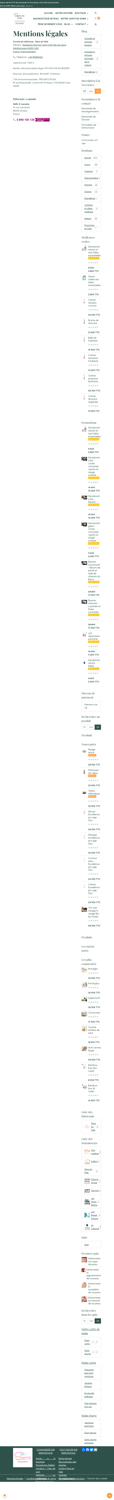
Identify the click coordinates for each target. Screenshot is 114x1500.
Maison (90, 218)
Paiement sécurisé (45, 1481)
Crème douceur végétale (93, 399)
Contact (81, 24)
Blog (67, 24)
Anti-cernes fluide (94, 1049)
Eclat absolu (90, 1432)
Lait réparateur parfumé (94, 636)
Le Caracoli (96, 1227)
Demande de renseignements (90, 110)
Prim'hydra (93, 983)
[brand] (19, 18)
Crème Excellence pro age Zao (94, 889)
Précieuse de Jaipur (93, 771)
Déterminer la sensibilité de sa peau (94, 1288)
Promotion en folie (91, 227)
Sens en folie (94, 1126)
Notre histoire (64, 13)
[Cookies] (4, 1495)
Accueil (48, 13)
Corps (90, 164)
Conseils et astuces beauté (91, 41)
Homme (90, 184)
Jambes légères (88, 1385)
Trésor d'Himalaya (94, 792)
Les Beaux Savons (96, 1215)
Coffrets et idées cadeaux (91, 208)
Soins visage (87, 1352)
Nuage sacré (91, 751)
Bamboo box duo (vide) (92, 1068)
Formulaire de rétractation (88, 126)
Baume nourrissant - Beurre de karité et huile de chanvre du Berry (94, 570)
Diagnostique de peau (46, 18)
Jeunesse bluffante (89, 1424)
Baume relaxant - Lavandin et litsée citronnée (94, 606)
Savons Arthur (95, 1181)
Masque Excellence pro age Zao (94, 839)
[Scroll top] (109, 1495)
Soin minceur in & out (90, 1405)
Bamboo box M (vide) (92, 1088)
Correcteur (94, 1012)
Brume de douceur (93, 322)
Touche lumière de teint (94, 1030)
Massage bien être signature (89, 1373)
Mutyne (96, 1190)
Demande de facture (88, 118)
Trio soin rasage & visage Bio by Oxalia (93, 912)
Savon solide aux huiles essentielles (94, 281)
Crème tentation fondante (93, 358)
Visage (90, 157)
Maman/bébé (92, 178)
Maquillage (90, 71)
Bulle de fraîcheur (93, 339)
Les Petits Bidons (95, 1201)
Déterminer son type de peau (94, 1261)
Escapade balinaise (89, 1395)
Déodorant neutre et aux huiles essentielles (94, 251)
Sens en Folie (90, 1171)
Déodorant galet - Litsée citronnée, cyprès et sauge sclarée (94, 532)
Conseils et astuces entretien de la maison (91, 58)
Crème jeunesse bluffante (93, 378)
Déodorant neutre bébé (94, 663)
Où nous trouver (67, 1478)
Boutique (81, 13)
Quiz (86, 1244)
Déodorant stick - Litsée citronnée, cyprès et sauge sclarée (94, 466)
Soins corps (87, 1342)
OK (97, 91)
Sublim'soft (94, 998)
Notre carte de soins (74, 18)
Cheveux (90, 171)
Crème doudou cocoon (92, 302)
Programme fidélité (45, 1465)
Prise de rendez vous (50, 24)
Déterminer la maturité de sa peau (94, 1300)
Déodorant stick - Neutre (94, 499)
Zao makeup (96, 1152)
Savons (90, 191)
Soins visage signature (90, 1441)
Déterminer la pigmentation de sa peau (94, 1274)
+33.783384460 (35, 57)
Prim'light (93, 968)
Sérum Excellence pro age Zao (94, 816)
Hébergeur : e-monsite (24, 98)
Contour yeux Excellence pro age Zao (94, 864)
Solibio (95, 1161)
